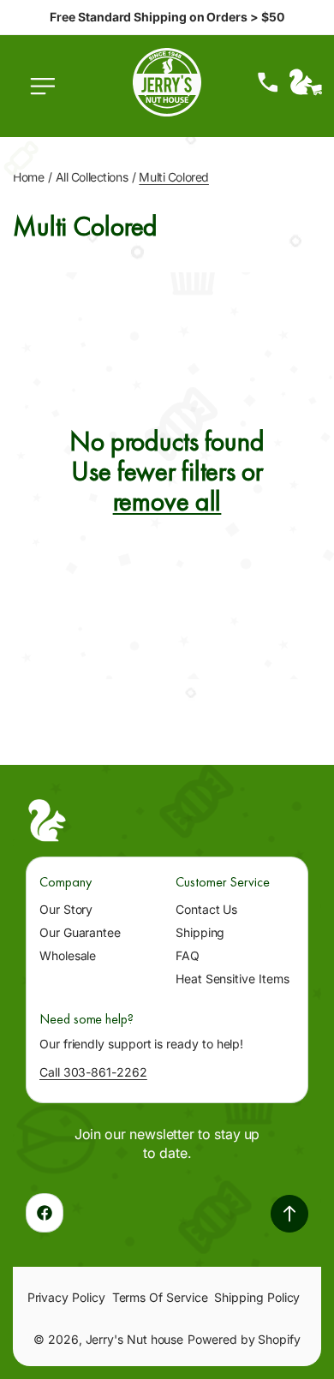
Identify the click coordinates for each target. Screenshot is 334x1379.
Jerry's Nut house (135, 1339)
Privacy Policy (66, 1297)
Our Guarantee (80, 932)
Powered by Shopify (244, 1339)
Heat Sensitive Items (232, 978)
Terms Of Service (160, 1297)
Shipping (200, 932)
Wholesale (67, 955)
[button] (47, 95)
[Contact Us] (268, 82)
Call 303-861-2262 (93, 1072)
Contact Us (206, 909)
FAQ (188, 955)
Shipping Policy (257, 1297)
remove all (167, 501)
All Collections (92, 177)
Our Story (65, 909)
